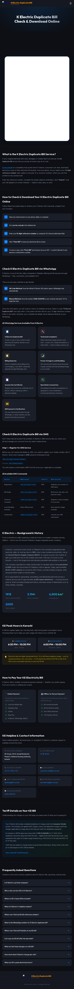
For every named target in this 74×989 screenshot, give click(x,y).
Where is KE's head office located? (18, 899)
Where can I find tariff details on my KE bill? (21, 931)
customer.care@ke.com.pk (49, 771)
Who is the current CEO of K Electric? (18, 891)
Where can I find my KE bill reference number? (22, 915)
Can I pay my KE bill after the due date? (19, 939)
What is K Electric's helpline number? (18, 907)
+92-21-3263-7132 (11, 771)
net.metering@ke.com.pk (49, 782)
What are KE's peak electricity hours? (18, 962)
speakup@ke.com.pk (12, 782)
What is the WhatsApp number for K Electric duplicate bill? (26, 923)
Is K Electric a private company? (16, 883)
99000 (47, 754)
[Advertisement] (37, 42)
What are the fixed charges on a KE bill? (19, 947)
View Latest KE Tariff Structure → (17, 853)
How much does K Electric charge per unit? (20, 954)
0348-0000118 (10, 794)
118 (41, 754)
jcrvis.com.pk (7, 168)
